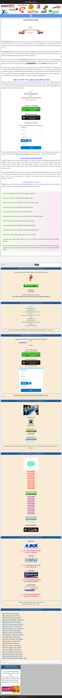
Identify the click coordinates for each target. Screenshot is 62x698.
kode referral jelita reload (22, 82)
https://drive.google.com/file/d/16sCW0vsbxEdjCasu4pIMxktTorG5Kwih (31, 296)
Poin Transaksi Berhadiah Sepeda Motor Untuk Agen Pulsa (11, 673)
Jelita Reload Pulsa (31, 2)
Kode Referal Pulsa (31, 20)
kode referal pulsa (33, 160)
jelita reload (48, 166)
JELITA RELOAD (32, 696)
